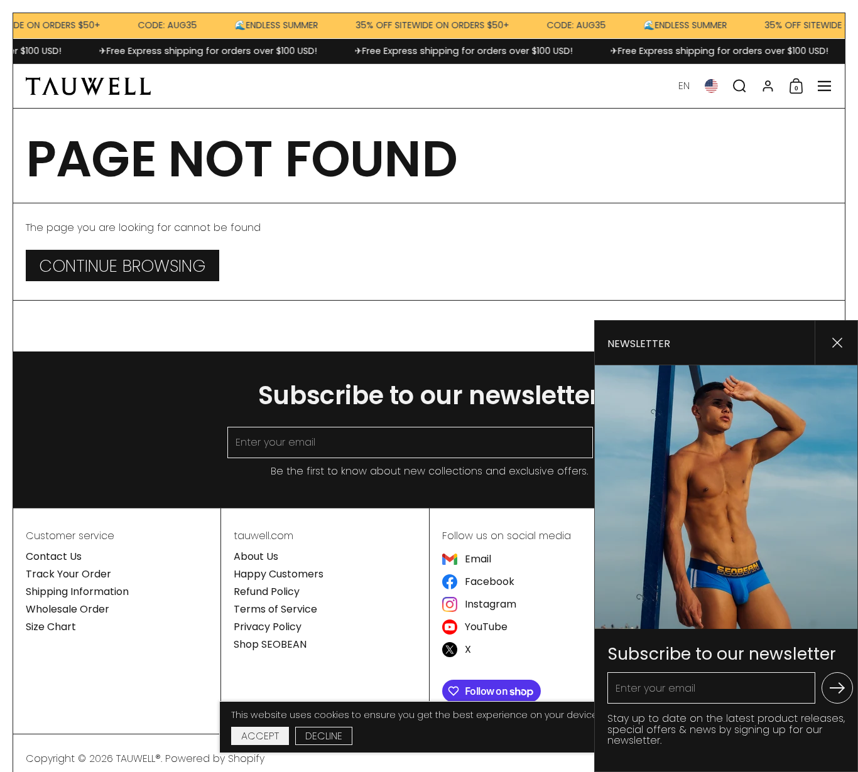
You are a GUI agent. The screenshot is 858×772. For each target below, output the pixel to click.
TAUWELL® (138, 758)
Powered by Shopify (214, 758)
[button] (684, 86)
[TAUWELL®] (88, 86)
